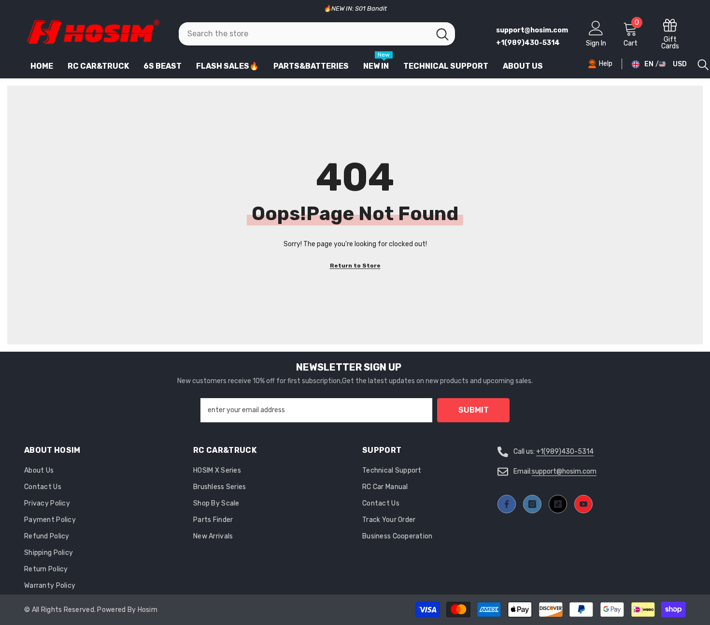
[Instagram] (532, 504)
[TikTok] (558, 504)
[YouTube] (583, 504)
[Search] (317, 33)
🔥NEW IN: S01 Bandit (355, 8)
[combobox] (304, 33)
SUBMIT (473, 410)
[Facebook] (506, 504)
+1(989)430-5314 (565, 451)
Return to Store (355, 265)
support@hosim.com (564, 471)
